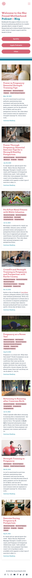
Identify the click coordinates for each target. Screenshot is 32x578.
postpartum (13, 159)
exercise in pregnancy (18, 90)
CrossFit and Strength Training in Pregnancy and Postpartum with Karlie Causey (15, 273)
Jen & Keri (24, 292)
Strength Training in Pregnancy (14, 460)
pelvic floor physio (8, 217)
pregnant (6, 530)
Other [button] (16, 51)
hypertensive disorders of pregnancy (12, 344)
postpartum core (17, 406)
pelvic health (17, 217)
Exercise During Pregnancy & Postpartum (11, 520)
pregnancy (6, 92)
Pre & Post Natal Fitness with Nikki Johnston (15, 211)
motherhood (7, 159)
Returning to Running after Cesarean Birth (14, 400)
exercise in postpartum (9, 157)
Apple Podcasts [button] (16, 45)
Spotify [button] (16, 39)
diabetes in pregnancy (9, 339)
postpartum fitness (19, 219)
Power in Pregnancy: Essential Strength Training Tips (14, 85)
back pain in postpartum (9, 279)
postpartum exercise (8, 219)
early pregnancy (7, 90)
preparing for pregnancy (9, 348)
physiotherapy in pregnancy (10, 284)
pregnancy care (16, 286)
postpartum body (8, 286)
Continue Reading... (9, 120)
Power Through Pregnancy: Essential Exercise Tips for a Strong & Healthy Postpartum (14, 150)
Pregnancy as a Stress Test (14, 335)
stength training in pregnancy (17, 92)
